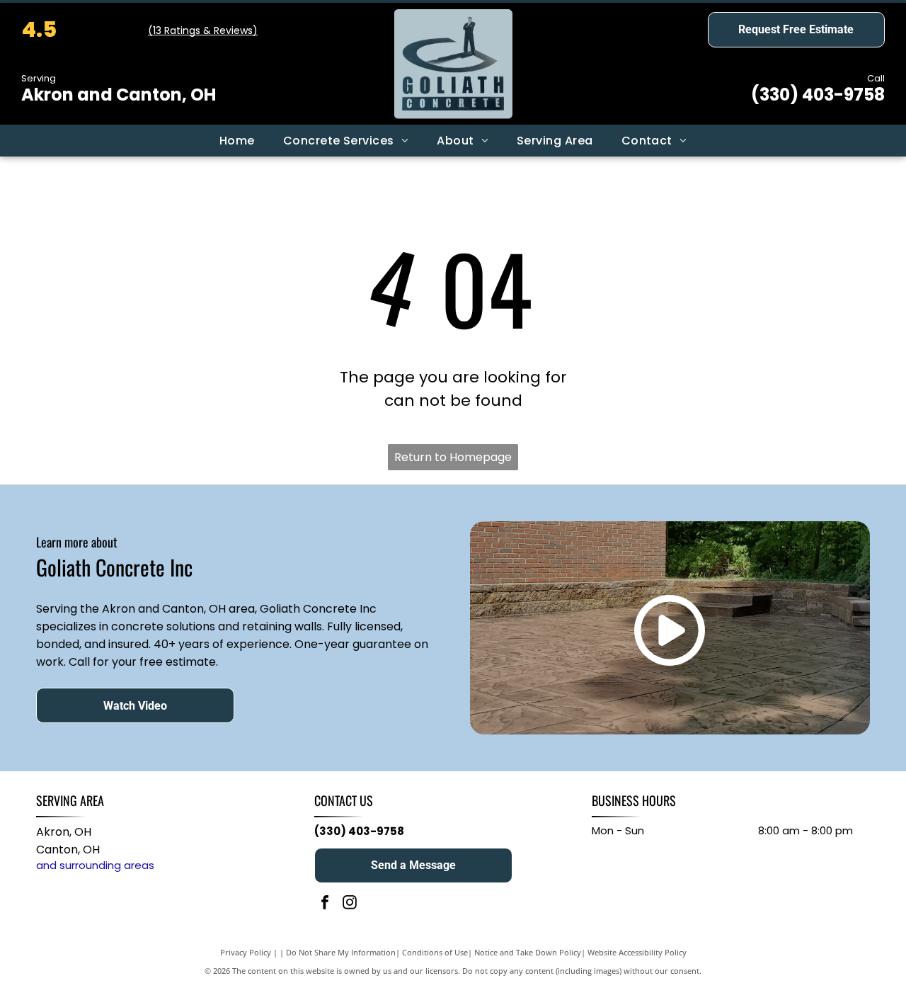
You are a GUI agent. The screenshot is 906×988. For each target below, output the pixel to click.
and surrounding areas (95, 865)
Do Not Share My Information (341, 952)
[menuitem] (237, 141)
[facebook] (325, 904)
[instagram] (349, 904)
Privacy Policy (245, 952)
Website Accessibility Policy (637, 952)
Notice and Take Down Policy (527, 952)
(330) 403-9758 (818, 94)
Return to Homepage (453, 457)
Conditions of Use (435, 952)
